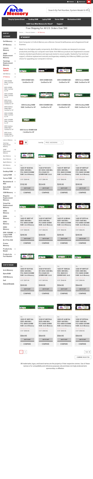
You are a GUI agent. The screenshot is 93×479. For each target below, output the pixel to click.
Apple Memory (7, 162)
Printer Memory (6, 244)
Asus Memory (7, 159)
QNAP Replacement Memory (8, 56)
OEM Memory (8, 192)
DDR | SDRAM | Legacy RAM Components (8, 235)
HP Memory (7, 45)
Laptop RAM (46, 19)
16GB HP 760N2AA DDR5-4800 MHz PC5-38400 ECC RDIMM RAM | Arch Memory (63, 272)
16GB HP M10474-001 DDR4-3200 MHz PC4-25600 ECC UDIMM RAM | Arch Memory (46, 171)
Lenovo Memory (6, 49)
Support (60, 24)
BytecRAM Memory (7, 188)
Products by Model (7, 250)
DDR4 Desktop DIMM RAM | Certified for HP (8, 108)
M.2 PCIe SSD (8, 240)
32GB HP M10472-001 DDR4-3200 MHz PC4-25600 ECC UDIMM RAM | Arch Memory (46, 272)
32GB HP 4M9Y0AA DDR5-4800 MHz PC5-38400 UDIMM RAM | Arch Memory (45, 322)
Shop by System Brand (16, 19)
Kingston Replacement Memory (8, 198)
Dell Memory (7, 41)
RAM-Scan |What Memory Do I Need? (39, 24)
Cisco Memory (7, 168)
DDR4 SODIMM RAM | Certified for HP (8, 114)
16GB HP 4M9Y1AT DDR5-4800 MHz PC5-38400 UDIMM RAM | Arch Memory (27, 222)
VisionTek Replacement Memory (8, 205)
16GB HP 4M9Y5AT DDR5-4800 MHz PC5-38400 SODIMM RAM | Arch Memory (64, 171)
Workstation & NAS (74, 19)
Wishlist (71, 1)
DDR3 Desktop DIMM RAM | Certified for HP (8, 127)
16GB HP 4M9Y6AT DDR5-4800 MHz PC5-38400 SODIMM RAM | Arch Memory (82, 171)
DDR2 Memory (6, 228)
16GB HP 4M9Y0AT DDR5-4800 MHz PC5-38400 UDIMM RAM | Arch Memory (45, 222)
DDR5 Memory (6, 212)
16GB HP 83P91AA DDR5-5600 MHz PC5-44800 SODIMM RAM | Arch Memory (82, 222)
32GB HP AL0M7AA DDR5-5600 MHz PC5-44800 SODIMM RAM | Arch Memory (64, 322)
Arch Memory (8, 270)
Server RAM (59, 19)
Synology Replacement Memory (8, 63)
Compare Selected (83, 357)
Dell (4, 280)
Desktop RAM (33, 19)
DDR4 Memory (6, 217)
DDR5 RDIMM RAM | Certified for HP (8, 82)
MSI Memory (6, 165)
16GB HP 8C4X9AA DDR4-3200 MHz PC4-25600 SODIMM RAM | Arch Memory (27, 171)
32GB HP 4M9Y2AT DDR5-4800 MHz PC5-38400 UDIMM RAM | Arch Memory (82, 272)
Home (21, 32)
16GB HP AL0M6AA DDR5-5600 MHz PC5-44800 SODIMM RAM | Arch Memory (64, 222)
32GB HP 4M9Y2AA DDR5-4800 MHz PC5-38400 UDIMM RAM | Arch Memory (27, 322)
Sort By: (40, 142)
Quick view (27, 162)
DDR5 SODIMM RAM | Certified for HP (8, 95)
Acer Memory (7, 156)
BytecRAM (7, 274)
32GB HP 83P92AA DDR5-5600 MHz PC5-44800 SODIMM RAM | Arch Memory (82, 322)
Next (87, 352)
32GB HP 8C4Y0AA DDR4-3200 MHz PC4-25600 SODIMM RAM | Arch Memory (27, 272)
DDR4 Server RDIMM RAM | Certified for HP (8, 102)
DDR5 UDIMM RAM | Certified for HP (8, 89)
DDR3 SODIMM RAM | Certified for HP (8, 121)
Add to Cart (27, 188)
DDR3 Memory (6, 223)
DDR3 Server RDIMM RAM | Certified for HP (8, 134)
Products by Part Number (7, 255)
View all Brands (8, 284)
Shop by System (6, 69)
